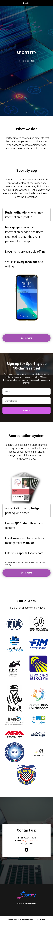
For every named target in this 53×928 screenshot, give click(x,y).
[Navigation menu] (3, 3)
